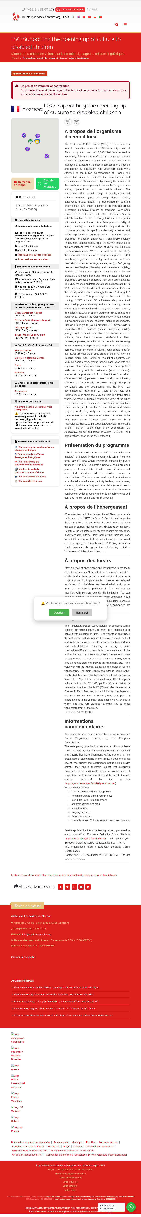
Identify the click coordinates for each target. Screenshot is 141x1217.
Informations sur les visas (33, 259)
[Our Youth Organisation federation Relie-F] (70, 1067)
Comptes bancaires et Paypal (28, 1146)
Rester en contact (28, 906)
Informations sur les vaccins (34, 254)
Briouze (19, 372)
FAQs (66, 1146)
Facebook (60, 887)
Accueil (15, 58)
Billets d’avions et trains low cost (29, 1150)
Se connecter (61, 1142)
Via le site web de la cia (32, 476)
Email (81, 887)
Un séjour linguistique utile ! (27, 1154)
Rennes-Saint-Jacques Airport (32, 320)
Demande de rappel (22, 183)
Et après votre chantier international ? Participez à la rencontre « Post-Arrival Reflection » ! (63, 1015)
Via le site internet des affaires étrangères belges (34, 448)
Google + (74, 887)
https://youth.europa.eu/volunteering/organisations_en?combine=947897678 (84, 1199)
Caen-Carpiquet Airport (28, 312)
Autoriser (59, 612)
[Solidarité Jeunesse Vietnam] (70, 1109)
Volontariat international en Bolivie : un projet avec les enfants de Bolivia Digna (56, 987)
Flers (18, 365)
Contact (91, 9)
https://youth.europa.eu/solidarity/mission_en (90, 783)
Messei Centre (23, 350)
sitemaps (77, 1142)
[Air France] (70, 1129)
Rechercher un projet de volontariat (30, 1142)
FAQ (66, 16)
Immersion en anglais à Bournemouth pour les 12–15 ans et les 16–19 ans (54, 1008)
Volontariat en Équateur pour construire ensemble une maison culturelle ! (54, 994)
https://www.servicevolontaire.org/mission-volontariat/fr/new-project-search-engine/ (70, 1208)
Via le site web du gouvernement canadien (29, 463)
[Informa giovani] (70, 1119)
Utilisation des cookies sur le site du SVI (72, 1150)
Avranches (21, 391)
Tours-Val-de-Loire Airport (30, 334)
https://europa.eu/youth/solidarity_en (85, 838)
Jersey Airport (23, 327)
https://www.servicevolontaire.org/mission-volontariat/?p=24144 (70, 1165)
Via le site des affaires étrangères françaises (29, 456)
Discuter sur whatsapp (50, 183)
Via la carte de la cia (30, 481)
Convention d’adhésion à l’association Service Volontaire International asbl (86, 1154)
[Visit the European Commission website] (70, 1038)
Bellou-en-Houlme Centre (29, 357)
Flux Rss (90, 1142)
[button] (37, 141)
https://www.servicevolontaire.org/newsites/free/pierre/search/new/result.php (70, 1211)
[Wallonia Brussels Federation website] (70, 1053)
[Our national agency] (70, 1081)
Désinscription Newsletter (99, 1146)
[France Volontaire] (70, 1097)
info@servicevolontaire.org (43, 16)
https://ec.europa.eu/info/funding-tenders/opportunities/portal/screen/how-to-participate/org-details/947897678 (90, 1197)
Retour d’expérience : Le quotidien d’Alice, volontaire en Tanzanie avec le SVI (56, 1001)
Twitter (67, 887)
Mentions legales (108, 1142)
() (40, 9)
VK (88, 887)
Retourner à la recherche (30, 73)
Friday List (53, 1146)
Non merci (82, 612)
